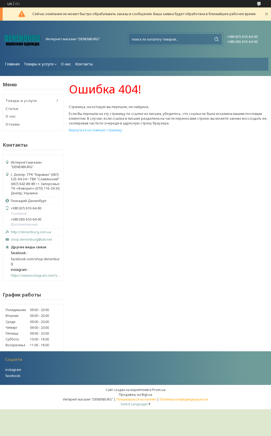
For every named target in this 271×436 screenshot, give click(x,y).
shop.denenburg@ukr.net (31, 239)
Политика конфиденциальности (184, 399)
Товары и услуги (38, 63)
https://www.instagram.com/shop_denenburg (36, 275)
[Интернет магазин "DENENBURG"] (22, 39)
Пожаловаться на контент (136, 399)
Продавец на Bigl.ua (135, 394)
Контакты (84, 63)
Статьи (12, 108)
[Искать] (216, 39)
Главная (12, 63)
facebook (12, 375)
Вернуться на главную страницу (95, 130)
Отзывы (13, 124)
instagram (13, 369)
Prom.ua (158, 389)
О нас (66, 63)
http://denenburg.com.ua (31, 232)
